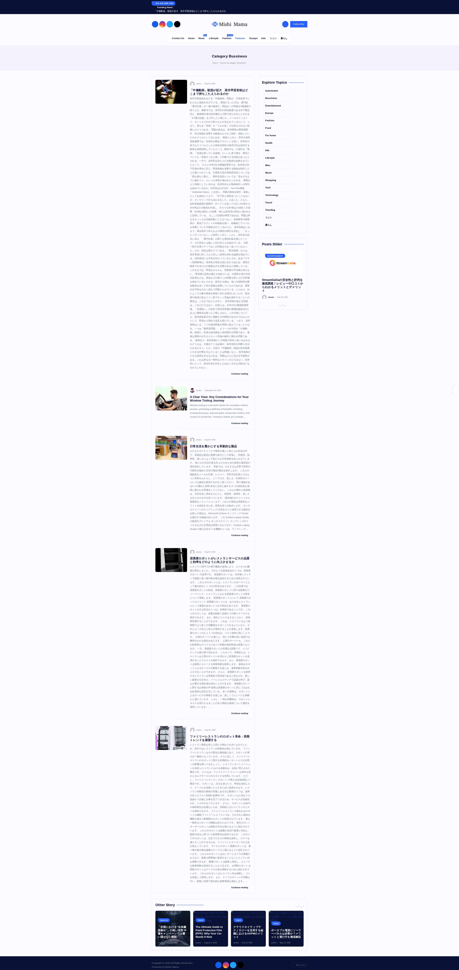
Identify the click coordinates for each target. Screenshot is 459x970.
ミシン (273, 34)
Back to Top (300, 961)
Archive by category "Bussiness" (233, 59)
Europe (253, 34)
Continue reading (240, 370)
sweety (198, 436)
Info (263, 34)
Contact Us (178, 34)
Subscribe (298, 20)
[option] (283, 271)
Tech (268, 184)
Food (268, 124)
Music (268, 169)
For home (270, 132)
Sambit (198, 387)
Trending (270, 206)
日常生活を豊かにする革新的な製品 (213, 442)
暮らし (284, 34)
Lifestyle (214, 34)
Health (268, 139)
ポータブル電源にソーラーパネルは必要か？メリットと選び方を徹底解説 (248, 930)
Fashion (227, 33)
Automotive (271, 87)
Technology (272, 191)
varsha (198, 80)
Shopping (270, 176)
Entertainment (273, 102)
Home (191, 34)
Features (240, 34)
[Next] (285, 300)
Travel (268, 199)
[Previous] (280, 300)
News (202, 33)
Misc (267, 161)
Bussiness (271, 94)
